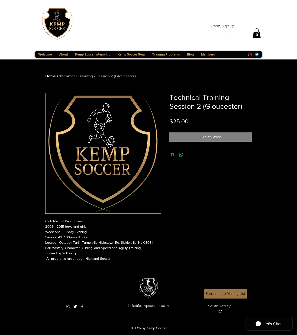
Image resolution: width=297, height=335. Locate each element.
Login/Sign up (222, 26)
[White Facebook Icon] (82, 306)
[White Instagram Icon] (68, 306)
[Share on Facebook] (172, 155)
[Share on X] (190, 155)
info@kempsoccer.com (148, 306)
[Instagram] (250, 54)
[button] (257, 33)
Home (50, 76)
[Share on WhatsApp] (181, 155)
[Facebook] (257, 54)
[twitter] (75, 306)
